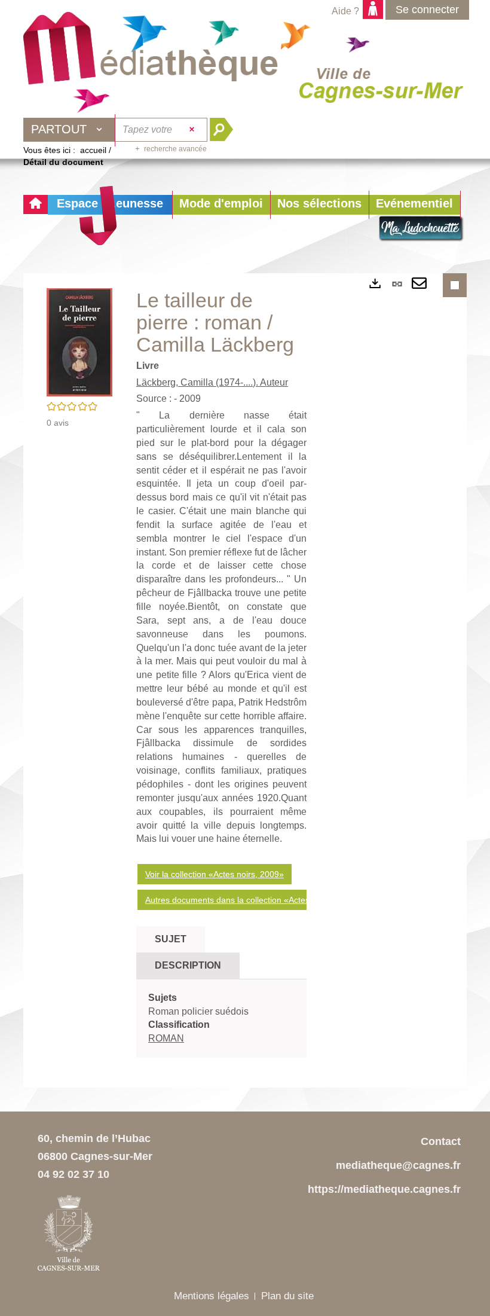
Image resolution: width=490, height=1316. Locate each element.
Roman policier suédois (198, 1011)
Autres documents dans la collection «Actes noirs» (240, 900)
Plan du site (287, 1296)
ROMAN (166, 1038)
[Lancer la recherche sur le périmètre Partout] (226, 130)
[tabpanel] (221, 1018)
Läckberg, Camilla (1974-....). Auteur (212, 382)
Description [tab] (188, 965)
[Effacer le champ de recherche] (193, 130)
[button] (221, 205)
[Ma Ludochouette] (150, 54)
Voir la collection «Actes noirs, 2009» (214, 874)
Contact (441, 1141)
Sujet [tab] (170, 939)
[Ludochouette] (421, 229)
